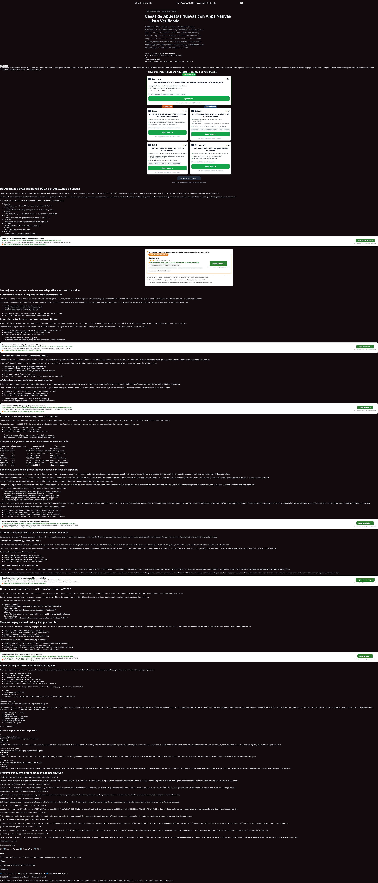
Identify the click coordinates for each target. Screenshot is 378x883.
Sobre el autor (17, 857)
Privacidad (27, 857)
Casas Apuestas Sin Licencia (205, 3)
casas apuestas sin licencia (119, 503)
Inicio (178, 3)
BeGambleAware (26, 849)
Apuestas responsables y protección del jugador (355, 68)
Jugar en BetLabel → (365, 346)
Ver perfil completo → (8, 726)
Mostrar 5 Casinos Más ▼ (189, 178)
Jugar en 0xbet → (365, 407)
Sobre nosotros (6, 857)
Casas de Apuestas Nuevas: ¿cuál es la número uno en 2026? (273, 68)
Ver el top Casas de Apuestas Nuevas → (160, 53)
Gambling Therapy (11, 849)
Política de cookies (39, 857)
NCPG (37, 849)
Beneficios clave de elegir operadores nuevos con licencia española (178, 68)
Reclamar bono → (218, 264)
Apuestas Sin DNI (187, 3)
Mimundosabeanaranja (143, 3)
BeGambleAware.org (200, 182)
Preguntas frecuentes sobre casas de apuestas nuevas (21, 70)
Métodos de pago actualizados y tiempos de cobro (316, 68)
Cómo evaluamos (52, 857)
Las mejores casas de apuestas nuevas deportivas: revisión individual (79, 68)
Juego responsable (67, 857)
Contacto (77, 857)
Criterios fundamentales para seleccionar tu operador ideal (226, 68)
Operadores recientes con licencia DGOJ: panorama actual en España (26, 68)
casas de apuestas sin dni (120, 573)
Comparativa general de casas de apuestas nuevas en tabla (129, 68)
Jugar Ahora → (189, 99)
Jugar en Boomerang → (365, 240)
